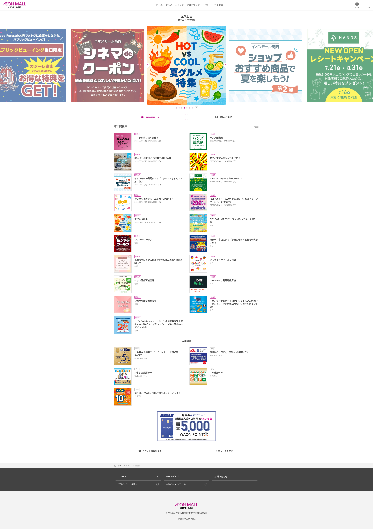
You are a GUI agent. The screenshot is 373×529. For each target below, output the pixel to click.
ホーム (121, 466)
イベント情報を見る (152, 451)
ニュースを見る (225, 451)
